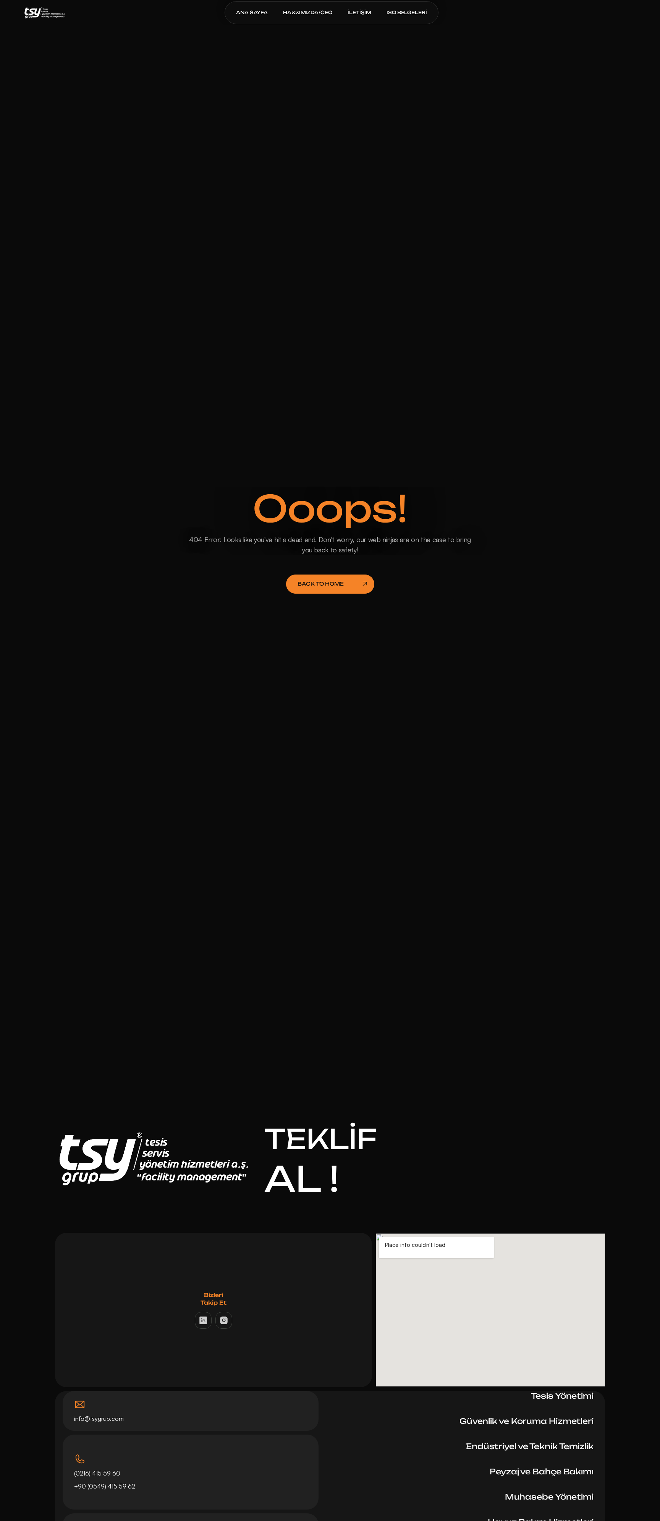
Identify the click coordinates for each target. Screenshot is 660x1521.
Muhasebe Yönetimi (549, 1497)
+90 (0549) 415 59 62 (105, 1486)
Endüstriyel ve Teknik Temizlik (530, 1446)
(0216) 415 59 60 (97, 1473)
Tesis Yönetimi (562, 1396)
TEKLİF (320, 1139)
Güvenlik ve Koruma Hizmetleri (526, 1421)
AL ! (301, 1178)
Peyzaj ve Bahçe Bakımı (542, 1471)
